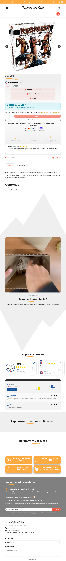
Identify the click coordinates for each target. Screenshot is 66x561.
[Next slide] (59, 46)
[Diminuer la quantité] (6, 116)
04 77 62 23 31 (11, 526)
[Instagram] (62, 2)
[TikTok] (64, 2)
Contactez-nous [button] (11, 549)
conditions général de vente (43, 510)
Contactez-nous (6, 2)
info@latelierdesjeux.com (14, 528)
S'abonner (56, 508)
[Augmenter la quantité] (11, 116)
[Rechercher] (58, 14)
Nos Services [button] (9, 541)
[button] (7, 8)
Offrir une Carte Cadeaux (19, 2)
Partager (57, 156)
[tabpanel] (33, 179)
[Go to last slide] (6, 46)
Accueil (7, 156)
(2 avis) (21, 83)
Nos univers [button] (9, 537)
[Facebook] (60, 2)
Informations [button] (10, 545)
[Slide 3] (36, 151)
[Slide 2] (33, 151)
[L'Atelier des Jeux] (33, 8)
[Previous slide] (5, 427)
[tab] (10, 163)
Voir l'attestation (12, 388)
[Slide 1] (30, 151)
